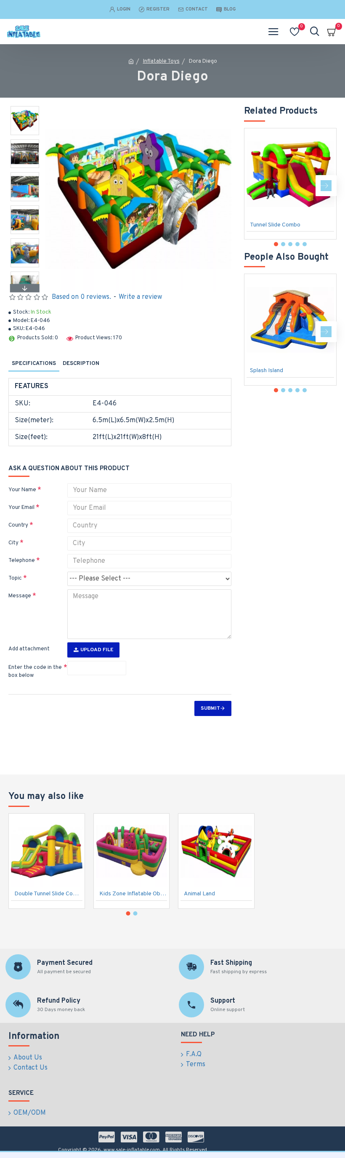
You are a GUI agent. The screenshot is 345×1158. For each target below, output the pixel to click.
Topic (15, 578)
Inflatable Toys (161, 61)
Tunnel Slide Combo (275, 225)
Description (81, 363)
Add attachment (29, 649)
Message (19, 596)
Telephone (21, 560)
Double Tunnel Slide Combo (48, 893)
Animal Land (199, 893)
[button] (25, 108)
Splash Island (266, 370)
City (13, 543)
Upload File (96, 650)
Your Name (22, 490)
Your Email (21, 507)
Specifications (34, 363)
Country (18, 525)
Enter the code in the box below (35, 671)
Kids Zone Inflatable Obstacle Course (133, 893)
